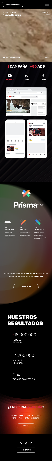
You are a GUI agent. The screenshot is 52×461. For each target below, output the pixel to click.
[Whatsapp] (21, 443)
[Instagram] (26, 443)
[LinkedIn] (31, 443)
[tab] (9, 80)
